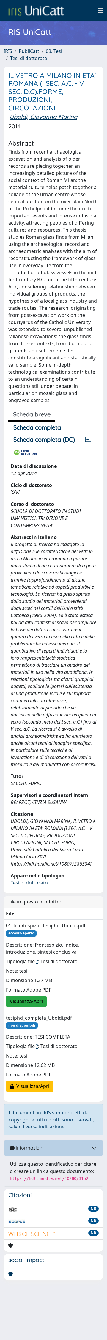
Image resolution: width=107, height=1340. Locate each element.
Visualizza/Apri (26, 1001)
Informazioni (29, 1148)
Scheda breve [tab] (32, 414)
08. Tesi (54, 51)
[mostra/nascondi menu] (100, 11)
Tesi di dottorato (28, 58)
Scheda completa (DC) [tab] (44, 439)
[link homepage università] (36, 11)
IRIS (8, 51)
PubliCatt (29, 51)
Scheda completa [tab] (37, 427)
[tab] (88, 439)
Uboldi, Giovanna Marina (43, 116)
